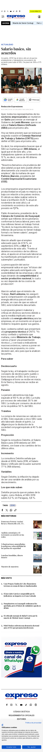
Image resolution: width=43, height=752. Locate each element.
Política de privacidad (33, 723)
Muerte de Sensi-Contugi (23, 23)
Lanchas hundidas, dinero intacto (12, 556)
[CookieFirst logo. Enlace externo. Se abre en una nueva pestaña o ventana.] (2, 725)
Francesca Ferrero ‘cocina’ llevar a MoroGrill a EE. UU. (12, 522)
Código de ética (21, 712)
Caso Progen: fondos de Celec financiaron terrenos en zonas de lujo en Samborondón (20, 584)
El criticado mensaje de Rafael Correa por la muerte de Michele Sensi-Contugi (20, 617)
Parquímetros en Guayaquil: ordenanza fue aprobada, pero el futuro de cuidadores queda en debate (22, 605)
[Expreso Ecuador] (21, 698)
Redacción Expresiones (12, 106)
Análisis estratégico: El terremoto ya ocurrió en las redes (12, 535)
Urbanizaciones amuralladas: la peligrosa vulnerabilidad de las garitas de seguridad (13, 546)
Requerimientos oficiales (21, 715)
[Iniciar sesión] (39, 16)
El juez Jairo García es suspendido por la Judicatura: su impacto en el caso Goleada (20, 594)
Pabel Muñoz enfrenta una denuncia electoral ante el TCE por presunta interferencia (21, 626)
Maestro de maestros (9, 566)
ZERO (12, 505)
